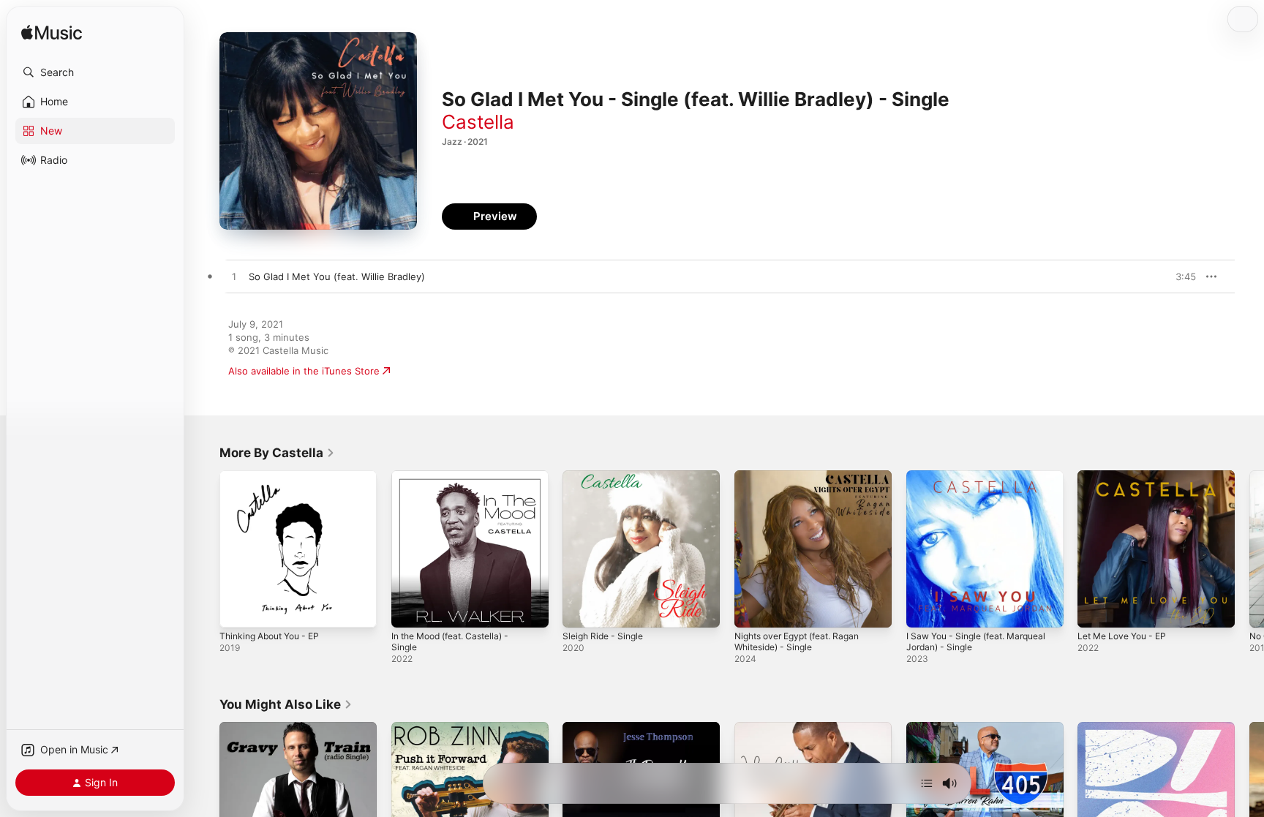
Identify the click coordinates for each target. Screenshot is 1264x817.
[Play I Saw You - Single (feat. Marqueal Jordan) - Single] (925, 609)
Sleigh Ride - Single (607, 476)
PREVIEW (1180, 276)
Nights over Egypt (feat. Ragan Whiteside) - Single (805, 482)
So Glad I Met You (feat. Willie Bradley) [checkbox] (337, 276)
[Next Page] (1249, 549)
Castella (478, 121)
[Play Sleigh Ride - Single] (581, 609)
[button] (95, 72)
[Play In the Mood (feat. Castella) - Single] (410, 609)
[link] (277, 453)
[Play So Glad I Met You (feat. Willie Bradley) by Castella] (234, 277)
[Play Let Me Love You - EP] (1096, 609)
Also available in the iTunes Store (304, 371)
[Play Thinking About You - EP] (238, 609)
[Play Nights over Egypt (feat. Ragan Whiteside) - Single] (753, 609)
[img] (51, 33)
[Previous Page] (205, 549)
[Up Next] (927, 783)
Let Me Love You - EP (1127, 476)
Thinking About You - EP (275, 476)
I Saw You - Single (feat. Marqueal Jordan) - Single (984, 482)
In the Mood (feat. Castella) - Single (457, 482)
